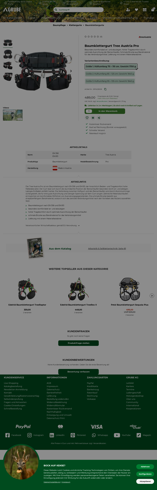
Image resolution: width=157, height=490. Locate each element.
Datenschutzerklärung (52, 482)
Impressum (66, 482)
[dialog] (78, 245)
